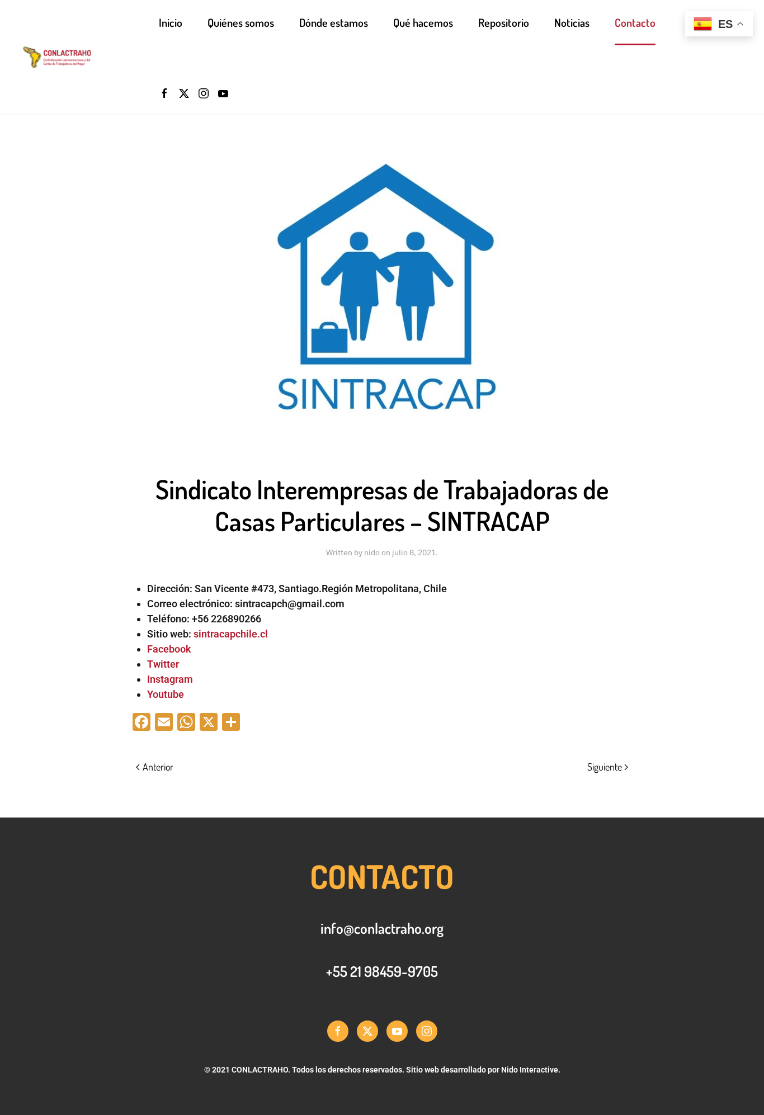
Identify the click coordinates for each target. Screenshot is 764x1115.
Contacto (635, 22)
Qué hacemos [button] (423, 22)
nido (372, 552)
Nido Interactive (529, 1069)
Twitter (163, 664)
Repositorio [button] (503, 22)
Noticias (571, 22)
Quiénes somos (240, 22)
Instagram (170, 679)
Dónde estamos (333, 22)
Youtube (165, 694)
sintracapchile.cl (231, 634)
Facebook (169, 649)
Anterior (158, 766)
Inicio (170, 22)
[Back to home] (90, 57)
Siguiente (604, 766)
